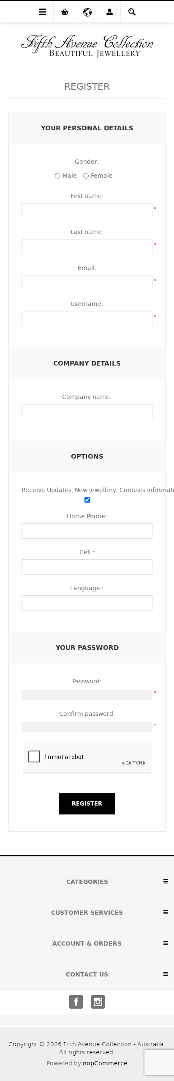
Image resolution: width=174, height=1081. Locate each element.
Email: (87, 268)
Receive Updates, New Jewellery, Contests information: (87, 490)
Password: (87, 681)
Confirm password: (87, 714)
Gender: (87, 162)
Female (102, 176)
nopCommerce (105, 1063)
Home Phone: (87, 516)
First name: (87, 196)
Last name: (87, 232)
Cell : (87, 552)
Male (70, 176)
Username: (87, 304)
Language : (87, 588)
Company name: (87, 397)
